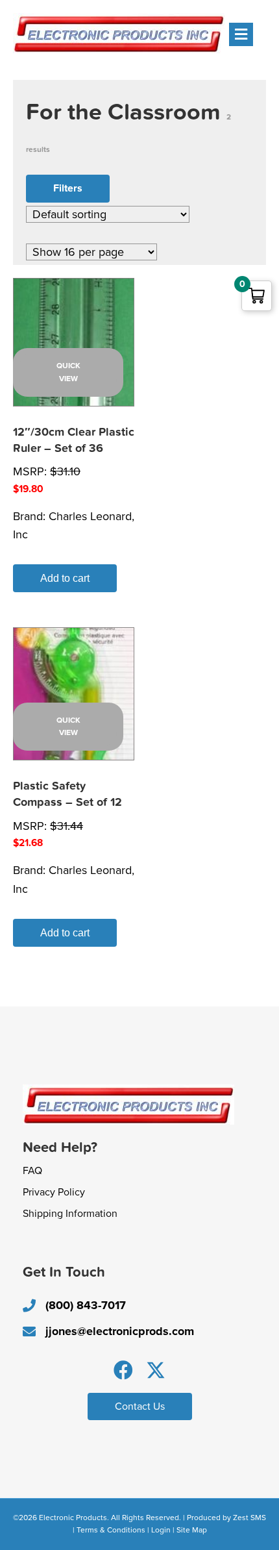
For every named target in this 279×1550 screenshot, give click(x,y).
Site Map (191, 1529)
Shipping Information (70, 1213)
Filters (67, 188)
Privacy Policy (54, 1192)
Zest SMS (249, 1517)
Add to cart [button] (65, 578)
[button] (123, 1370)
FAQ (32, 1170)
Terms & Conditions (111, 1529)
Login (161, 1529)
